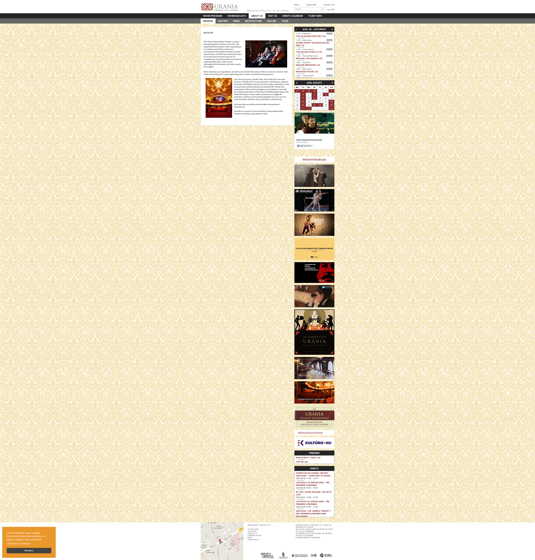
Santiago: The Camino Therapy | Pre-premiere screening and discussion (313, 514)
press (249, 537)
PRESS (296, 5)
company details (254, 535)
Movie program (212, 15)
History (223, 21)
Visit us (272, 15)
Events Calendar (292, 15)
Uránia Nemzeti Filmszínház (309, 140)
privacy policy (253, 540)
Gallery (272, 21)
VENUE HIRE (311, 5)
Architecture (253, 21)
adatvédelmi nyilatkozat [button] (18, 543)
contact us (252, 533)
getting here (252, 529)
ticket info (252, 531)
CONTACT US (328, 5)
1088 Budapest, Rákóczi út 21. (259, 10)
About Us (257, 15)
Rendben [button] (29, 550)
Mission (208, 21)
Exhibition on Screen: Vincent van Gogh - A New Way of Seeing (313, 474)
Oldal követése (305, 146)
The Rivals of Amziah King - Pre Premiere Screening (312, 483)
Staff (285, 21)
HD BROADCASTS (237, 15)
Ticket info (315, 15)
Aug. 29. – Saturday (314, 29)
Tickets (329, 33)
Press (236, 21)
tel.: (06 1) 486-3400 (281, 10)
